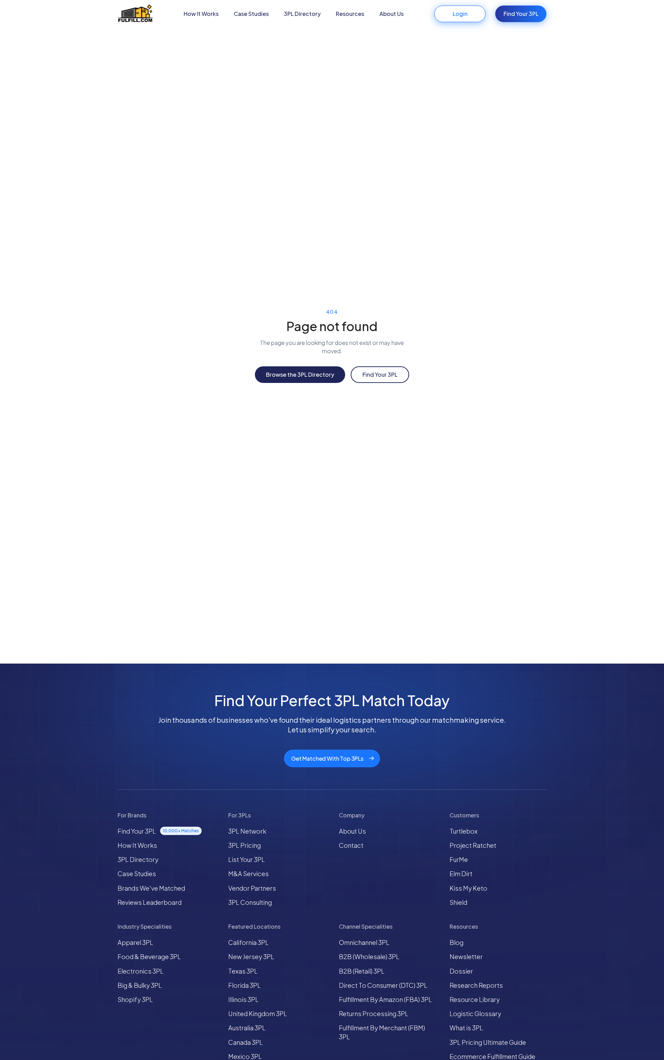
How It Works (201, 13)
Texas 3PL (243, 971)
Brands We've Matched (151, 888)
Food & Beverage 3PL (149, 956)
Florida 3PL (244, 985)
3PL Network (247, 831)
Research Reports (476, 985)
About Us (391, 13)
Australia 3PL (247, 1028)
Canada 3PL (245, 1042)
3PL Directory (302, 13)
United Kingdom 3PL (257, 1013)
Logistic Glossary (475, 1013)
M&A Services (248, 874)
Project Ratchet (473, 845)
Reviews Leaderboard (150, 902)
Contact (351, 845)
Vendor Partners (252, 888)
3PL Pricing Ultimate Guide (488, 1042)
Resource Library (475, 999)
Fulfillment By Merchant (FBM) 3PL (382, 1032)
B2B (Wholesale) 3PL (369, 956)
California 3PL (248, 942)
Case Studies (251, 13)
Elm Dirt (461, 874)
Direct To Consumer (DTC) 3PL (383, 985)
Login (460, 13)
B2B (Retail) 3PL (362, 971)
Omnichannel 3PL (364, 942)
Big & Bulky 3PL (140, 985)
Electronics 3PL (141, 971)
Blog (456, 942)
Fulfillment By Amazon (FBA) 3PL (385, 999)
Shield (458, 902)
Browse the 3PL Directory (300, 374)
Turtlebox (464, 831)
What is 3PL (466, 1028)
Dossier (461, 971)
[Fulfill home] (135, 14)
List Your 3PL (246, 859)
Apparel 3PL (135, 942)
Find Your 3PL (521, 13)
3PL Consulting (250, 902)
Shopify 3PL (135, 999)
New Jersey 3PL (251, 956)
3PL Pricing (244, 845)
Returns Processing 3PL (373, 1013)
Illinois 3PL (243, 999)
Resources (350, 13)
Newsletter (466, 956)
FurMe (459, 859)
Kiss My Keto (468, 888)
